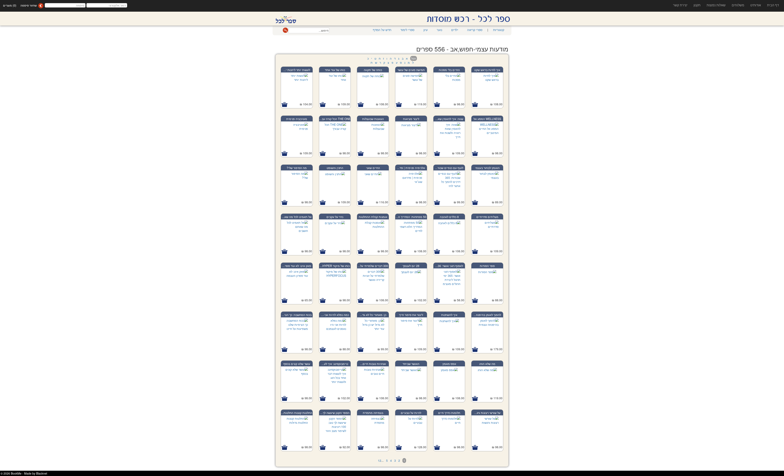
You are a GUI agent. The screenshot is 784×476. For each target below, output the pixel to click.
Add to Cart (475, 104)
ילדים (454, 30)
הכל (413, 58)
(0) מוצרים (9, 5)
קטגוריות (498, 30)
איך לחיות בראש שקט (487, 70)
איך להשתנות (449, 315)
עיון (425, 30)
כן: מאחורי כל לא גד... (373, 315)
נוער (439, 30)
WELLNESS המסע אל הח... (487, 121)
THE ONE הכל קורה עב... (335, 119)
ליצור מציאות (411, 119)
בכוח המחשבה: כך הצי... (297, 315)
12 (379, 460)
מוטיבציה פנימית (296, 119)
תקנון (697, 5)
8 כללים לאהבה (449, 217)
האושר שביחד (411, 364)
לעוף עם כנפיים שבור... (449, 168)
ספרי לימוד (407, 30)
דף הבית (773, 5)
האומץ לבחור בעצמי (487, 168)
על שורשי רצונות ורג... (487, 413)
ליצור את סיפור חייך (411, 315)
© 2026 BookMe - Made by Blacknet (24, 473)
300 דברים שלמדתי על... (373, 266)
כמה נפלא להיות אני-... (335, 315)
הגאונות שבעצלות (373, 119)
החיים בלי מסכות (449, 70)
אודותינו (755, 5)
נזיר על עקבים (334, 217)
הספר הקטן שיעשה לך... (335, 413)
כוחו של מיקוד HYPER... (335, 266)
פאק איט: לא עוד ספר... (296, 266)
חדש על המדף (382, 30)
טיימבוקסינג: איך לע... (335, 364)
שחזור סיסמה (28, 5)
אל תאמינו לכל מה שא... (297, 217)
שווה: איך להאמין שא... (449, 119)
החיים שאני (373, 168)
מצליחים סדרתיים (487, 217)
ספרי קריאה (474, 30)
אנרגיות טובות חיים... (373, 364)
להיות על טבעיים (411, 413)
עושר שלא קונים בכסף (296, 364)
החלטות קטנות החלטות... (296, 413)
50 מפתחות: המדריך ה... (411, 217)
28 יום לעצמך (411, 266)
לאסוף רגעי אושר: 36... (449, 266)
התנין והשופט (335, 168)
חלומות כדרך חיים (449, 413)
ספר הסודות (487, 266)
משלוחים (738, 5)
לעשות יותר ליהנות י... (296, 70)
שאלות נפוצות (716, 5)
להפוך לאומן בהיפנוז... (487, 315)
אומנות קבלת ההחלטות (373, 217)
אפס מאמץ (449, 364)
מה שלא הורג (487, 364)
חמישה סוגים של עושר (411, 70)
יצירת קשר (680, 5)
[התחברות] (41, 5)
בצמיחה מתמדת (373, 413)
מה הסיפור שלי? (297, 168)
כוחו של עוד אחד (335, 70)
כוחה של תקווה (373, 70)
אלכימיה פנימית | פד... (411, 168)
